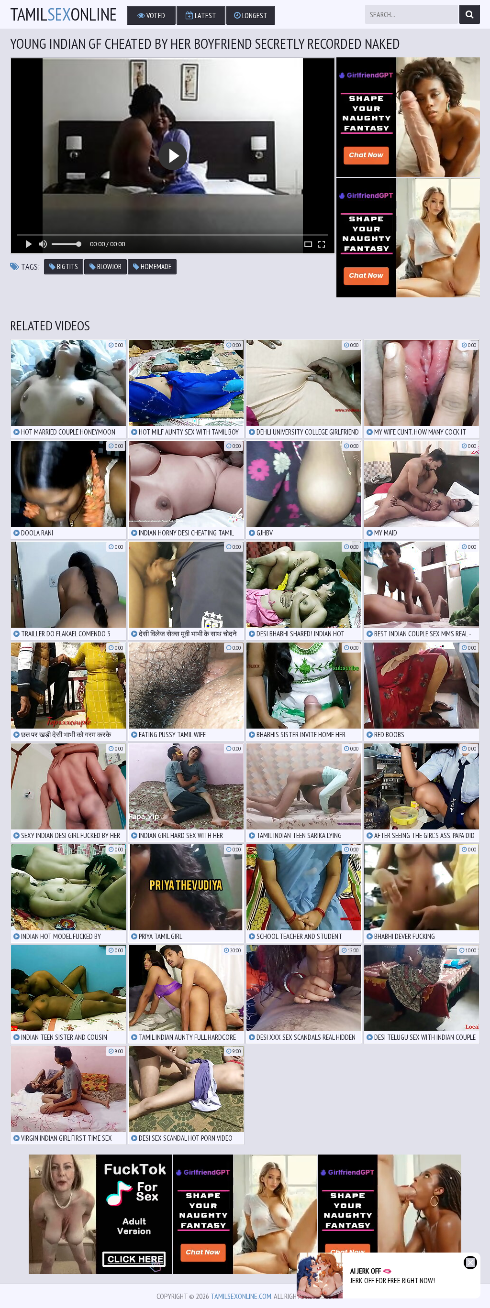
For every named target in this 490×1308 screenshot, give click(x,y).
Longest (254, 15)
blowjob (109, 266)
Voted (155, 15)
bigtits (67, 266)
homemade (155, 266)
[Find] (469, 14)
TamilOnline (63, 14)
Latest (204, 15)
